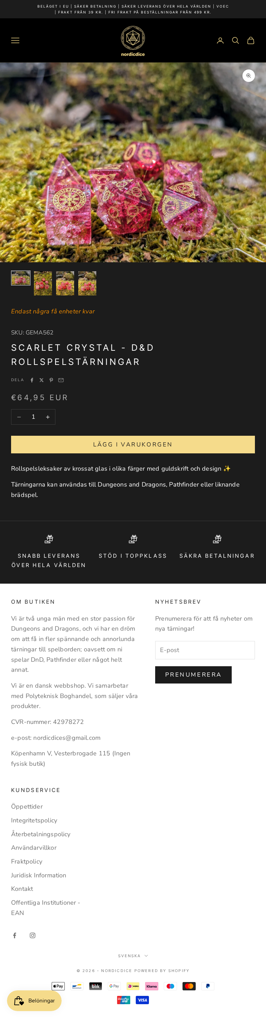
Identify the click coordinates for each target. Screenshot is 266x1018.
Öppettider (27, 806)
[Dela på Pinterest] (51, 380)
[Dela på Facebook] (32, 380)
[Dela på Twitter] (41, 380)
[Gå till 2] (43, 283)
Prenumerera (193, 675)
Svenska (129, 955)
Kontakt (22, 889)
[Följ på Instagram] (32, 935)
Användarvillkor (33, 847)
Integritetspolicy (34, 820)
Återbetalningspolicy (41, 834)
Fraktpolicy (26, 861)
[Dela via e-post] (61, 380)
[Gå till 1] (20, 278)
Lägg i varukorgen (133, 445)
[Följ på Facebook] (14, 935)
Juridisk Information (38, 875)
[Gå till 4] (87, 283)
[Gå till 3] (65, 283)
